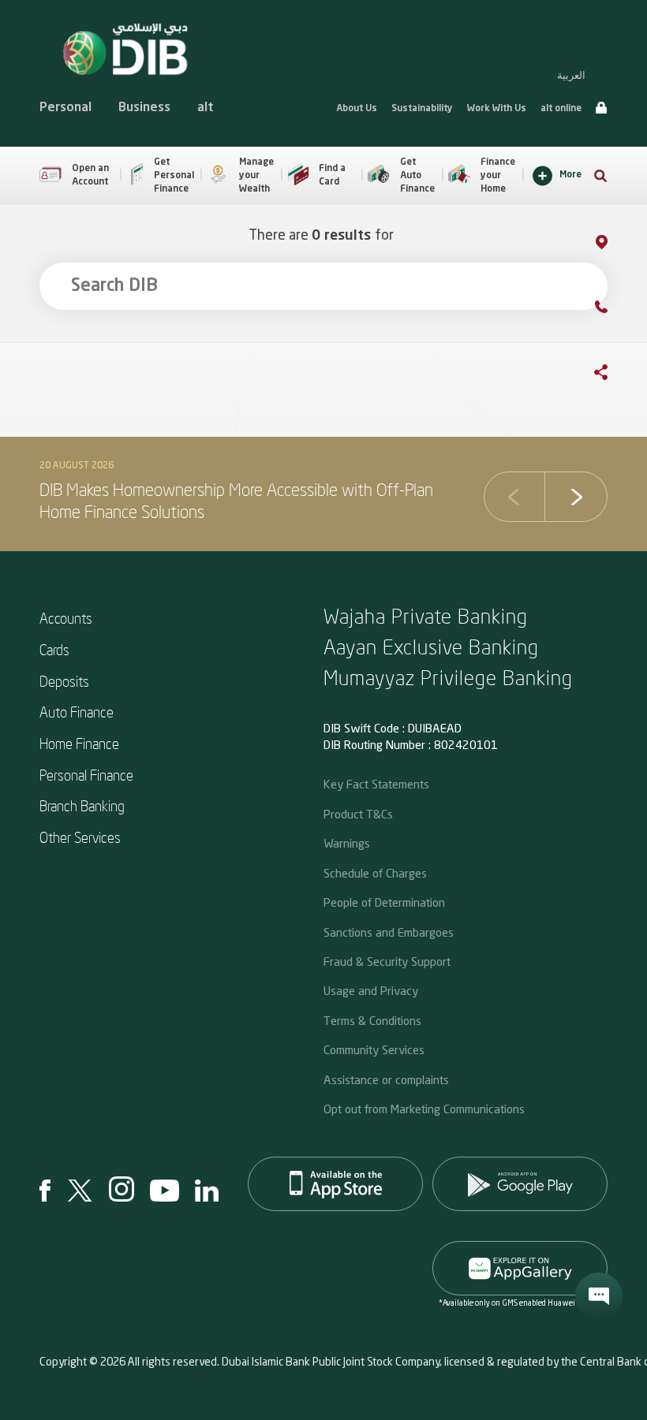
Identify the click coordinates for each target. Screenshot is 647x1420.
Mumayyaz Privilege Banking (448, 677)
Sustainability (422, 109)
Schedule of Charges (375, 873)
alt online (561, 109)
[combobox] (323, 286)
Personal (65, 108)
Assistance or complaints (386, 1079)
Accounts (65, 618)
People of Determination (384, 902)
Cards (54, 649)
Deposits (64, 681)
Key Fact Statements (376, 784)
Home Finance (79, 743)
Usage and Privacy (371, 990)
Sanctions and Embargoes (389, 932)
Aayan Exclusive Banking (431, 646)
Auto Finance (76, 712)
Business (144, 108)
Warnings (347, 843)
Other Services (80, 837)
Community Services (374, 1049)
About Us (356, 109)
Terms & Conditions (372, 1020)
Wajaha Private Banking (426, 615)
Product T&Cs (358, 814)
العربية (571, 75)
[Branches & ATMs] (617, 244)
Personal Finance (86, 775)
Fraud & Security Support (387, 961)
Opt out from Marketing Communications (424, 1108)
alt (205, 108)
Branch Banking (82, 805)
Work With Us (496, 109)
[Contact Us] (617, 309)
